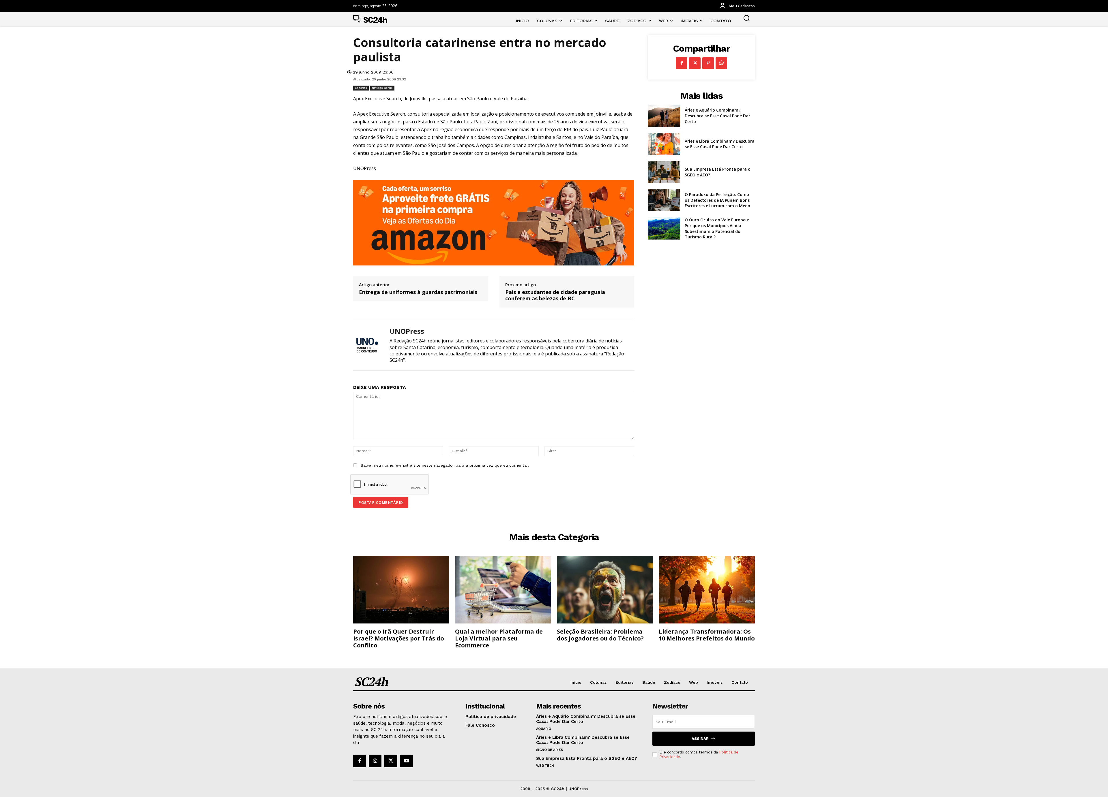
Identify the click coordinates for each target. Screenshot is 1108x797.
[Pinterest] (708, 63)
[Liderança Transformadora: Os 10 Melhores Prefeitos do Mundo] (707, 589)
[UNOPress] (367, 345)
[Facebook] (681, 63)
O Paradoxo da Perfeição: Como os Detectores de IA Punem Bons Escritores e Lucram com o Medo (717, 200)
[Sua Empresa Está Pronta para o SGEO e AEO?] (664, 172)
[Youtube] (406, 761)
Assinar (700, 738)
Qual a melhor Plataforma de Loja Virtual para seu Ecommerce (499, 638)
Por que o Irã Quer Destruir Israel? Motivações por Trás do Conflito (398, 638)
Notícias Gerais (382, 87)
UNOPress (407, 331)
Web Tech (545, 766)
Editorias (361, 87)
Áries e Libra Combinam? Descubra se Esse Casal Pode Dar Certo (720, 144)
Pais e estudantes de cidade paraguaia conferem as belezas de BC (555, 295)
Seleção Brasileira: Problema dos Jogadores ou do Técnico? (600, 635)
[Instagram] (375, 761)
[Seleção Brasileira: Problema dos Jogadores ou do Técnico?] (605, 589)
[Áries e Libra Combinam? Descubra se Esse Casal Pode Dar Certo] (664, 144)
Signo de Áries (549, 750)
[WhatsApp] (721, 63)
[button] (746, 18)
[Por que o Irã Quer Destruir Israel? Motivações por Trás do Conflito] (401, 589)
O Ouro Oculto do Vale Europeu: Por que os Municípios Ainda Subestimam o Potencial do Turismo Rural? (717, 228)
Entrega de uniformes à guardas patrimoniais (418, 292)
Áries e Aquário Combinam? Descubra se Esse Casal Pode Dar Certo (717, 115)
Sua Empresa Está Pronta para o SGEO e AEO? (586, 758)
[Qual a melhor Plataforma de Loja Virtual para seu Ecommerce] (503, 589)
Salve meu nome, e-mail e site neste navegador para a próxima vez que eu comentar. (445, 465)
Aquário (543, 729)
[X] (695, 63)
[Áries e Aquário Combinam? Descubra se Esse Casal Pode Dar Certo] (664, 116)
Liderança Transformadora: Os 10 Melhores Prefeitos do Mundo (707, 635)
